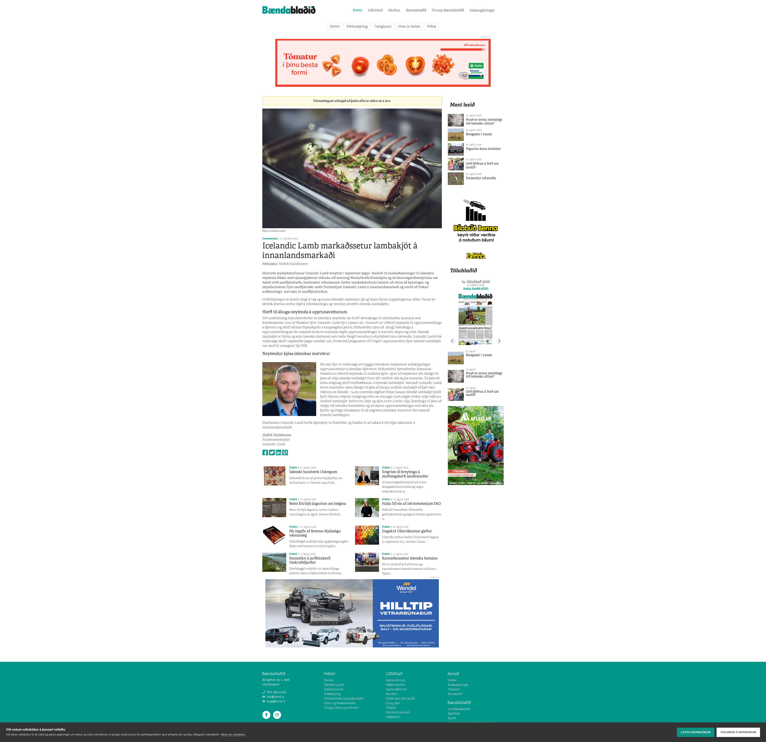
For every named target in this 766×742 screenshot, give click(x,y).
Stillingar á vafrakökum (738, 732)
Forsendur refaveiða (481, 178)
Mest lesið (462, 104)
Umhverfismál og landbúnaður (343, 698)
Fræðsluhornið (333, 689)
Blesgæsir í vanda (479, 134)
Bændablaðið (416, 10)
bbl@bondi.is (275, 696)
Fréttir (358, 10)
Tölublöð (454, 689)
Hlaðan (452, 680)
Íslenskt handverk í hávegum (313, 471)
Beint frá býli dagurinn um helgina (317, 503)
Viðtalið (391, 707)
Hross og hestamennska (339, 703)
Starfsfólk (454, 713)
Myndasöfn (455, 694)
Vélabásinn (393, 716)
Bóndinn (391, 694)
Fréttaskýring (357, 26)
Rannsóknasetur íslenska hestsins (409, 558)
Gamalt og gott (334, 684)
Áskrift (452, 718)
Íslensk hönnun (395, 680)
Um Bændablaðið (459, 709)
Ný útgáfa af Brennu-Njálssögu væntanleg (315, 533)
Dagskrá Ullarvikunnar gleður (407, 531)
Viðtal (431, 26)
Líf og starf (393, 703)
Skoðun (394, 10)
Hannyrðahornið (396, 689)
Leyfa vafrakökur (696, 732)
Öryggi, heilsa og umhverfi (341, 707)
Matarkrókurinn (395, 684)
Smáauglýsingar (482, 10)
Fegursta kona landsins (483, 149)
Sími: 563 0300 (276, 692)
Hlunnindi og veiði (397, 712)
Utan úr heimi (409, 26)
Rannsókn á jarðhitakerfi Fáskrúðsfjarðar (310, 560)
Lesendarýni (269, 238)
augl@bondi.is (275, 701)
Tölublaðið (463, 270)
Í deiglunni (382, 26)
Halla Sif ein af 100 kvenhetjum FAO (411, 503)
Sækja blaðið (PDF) (475, 288)
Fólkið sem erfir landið (400, 698)
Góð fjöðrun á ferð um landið (482, 165)
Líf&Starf (375, 10)
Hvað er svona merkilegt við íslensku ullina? (484, 121)
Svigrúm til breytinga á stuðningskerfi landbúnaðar (405, 474)
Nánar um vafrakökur (233, 734)
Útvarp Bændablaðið (448, 10)
